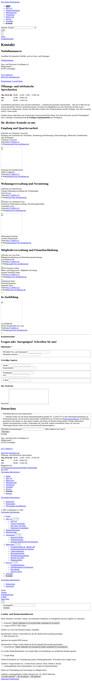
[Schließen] (3, 601)
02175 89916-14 (13, 288)
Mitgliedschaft (11, 13)
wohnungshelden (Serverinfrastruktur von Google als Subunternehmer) (31, 666)
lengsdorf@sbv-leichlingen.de (17, 176)
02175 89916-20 (13, 262)
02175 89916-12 (13, 142)
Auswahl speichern (8, 677)
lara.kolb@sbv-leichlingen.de (17, 264)
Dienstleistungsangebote (20, 556)
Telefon (10, 354)
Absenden (5, 432)
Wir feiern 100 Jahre (18, 526)
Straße (5, 365)
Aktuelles (9, 21)
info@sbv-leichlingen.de (10, 77)
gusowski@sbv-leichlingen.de (17, 144)
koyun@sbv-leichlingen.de (16, 197)
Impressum (10, 502)
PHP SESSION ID (11, 636)
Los (3, 30)
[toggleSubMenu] (16, 518)
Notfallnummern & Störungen (22, 567)
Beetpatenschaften (17, 553)
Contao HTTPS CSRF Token (15, 626)
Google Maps (9, 655)
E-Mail (6, 380)
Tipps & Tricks (16, 572)
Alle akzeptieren (23, 677)
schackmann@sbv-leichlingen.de (18, 243)
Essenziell (7, 623)
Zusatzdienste (9, 647)
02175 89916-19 (13, 208)
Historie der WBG (17, 558)
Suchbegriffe (8, 605)
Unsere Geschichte (18, 524)
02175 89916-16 (13, 275)
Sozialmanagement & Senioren (22, 549)
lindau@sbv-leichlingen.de (16, 277)
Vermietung (10, 15)
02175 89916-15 (13, 241)
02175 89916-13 (13, 174)
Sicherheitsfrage (11, 429)
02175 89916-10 (13, 195)
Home (8, 6)
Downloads (15, 569)
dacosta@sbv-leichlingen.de (16, 330)
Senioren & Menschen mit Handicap (24, 542)
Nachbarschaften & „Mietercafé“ (23, 547)
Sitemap (9, 493)
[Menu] (2, 33)
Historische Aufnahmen (19, 528)
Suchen (6, 608)
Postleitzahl (7, 373)
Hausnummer (8, 368)
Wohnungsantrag (17, 540)
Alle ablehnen (35, 677)
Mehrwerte (10, 17)
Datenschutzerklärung (70, 419)
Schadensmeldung (17, 565)
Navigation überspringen (10, 2)
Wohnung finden (17, 537)
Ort (4, 375)
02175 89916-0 (7, 75)
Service (8, 19)
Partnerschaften (16, 560)
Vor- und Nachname (15, 352)
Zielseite (4, 27)
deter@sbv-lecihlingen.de (16, 290)
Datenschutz (10, 504)
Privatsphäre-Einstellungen (16, 506)
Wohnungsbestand (13, 10)
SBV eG (9, 8)
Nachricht (5, 403)
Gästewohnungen (17, 551)
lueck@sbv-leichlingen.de (16, 210)
